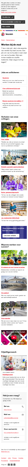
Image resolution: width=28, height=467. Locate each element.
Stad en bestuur (10, 40)
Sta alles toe (6, 17)
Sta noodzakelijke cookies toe (11, 22)
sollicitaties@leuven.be (11, 418)
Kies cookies (6, 27)
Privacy (14, 458)
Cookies (20, 458)
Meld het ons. (5, 452)
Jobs (9, 458)
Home (3, 40)
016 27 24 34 (7, 410)
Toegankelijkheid (15, 461)
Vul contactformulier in (11, 433)
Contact (3, 458)
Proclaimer (4, 461)
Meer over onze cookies (8, 12)
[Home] (7, 34)
